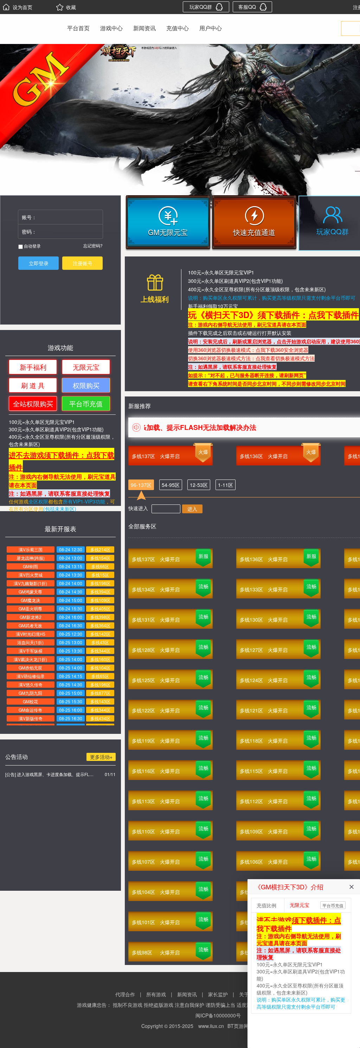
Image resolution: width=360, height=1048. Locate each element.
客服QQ (247, 6)
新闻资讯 (144, 28)
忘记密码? (93, 245)
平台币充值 (86, 403)
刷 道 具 (33, 385)
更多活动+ (101, 756)
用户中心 (210, 28)
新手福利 (33, 366)
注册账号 (82, 263)
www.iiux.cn (211, 1025)
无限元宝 (86, 366)
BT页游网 (238, 1025)
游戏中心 (111, 28)
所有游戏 (156, 994)
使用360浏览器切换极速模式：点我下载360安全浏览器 (248, 349)
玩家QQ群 (200, 6)
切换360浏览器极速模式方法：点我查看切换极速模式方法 (251, 358)
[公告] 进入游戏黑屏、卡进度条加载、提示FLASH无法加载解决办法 (49, 774)
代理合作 (125, 994)
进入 (192, 508)
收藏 (71, 7)
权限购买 (86, 385)
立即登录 (39, 263)
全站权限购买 (33, 403)
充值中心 (177, 28)
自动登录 (32, 246)
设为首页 (22, 7)
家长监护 (218, 994)
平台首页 (78, 28)
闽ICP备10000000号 (218, 1015)
